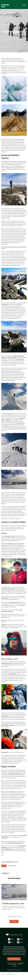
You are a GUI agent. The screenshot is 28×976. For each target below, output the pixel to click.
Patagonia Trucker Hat (13, 602)
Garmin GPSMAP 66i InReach (7, 725)
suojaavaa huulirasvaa (20, 422)
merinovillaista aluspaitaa (19, 356)
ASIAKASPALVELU (21, 963)
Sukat (2, 620)
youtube (11, 942)
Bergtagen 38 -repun (14, 773)
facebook (12, 939)
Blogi (4, 865)
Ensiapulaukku (4, 752)
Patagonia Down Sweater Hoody (8, 588)
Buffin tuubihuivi (4, 597)
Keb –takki (8, 536)
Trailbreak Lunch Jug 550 (6, 663)
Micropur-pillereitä (5, 716)
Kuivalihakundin (11, 674)
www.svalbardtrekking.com (7, 849)
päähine (2, 419)
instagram (21, 939)
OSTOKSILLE (9, 963)
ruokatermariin (4, 304)
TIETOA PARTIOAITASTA (12, 964)
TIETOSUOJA (20, 964)
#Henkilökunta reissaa (12, 865)
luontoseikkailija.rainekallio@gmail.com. (15, 843)
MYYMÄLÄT (14, 963)
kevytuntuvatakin (19, 359)
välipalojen (7, 426)
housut (13, 536)
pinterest (20, 942)
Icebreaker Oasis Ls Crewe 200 (14, 543)
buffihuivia (3, 357)
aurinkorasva (22, 418)
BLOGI (14, 28)
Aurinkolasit (3, 624)
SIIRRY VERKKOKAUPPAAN (14, 958)
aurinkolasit (8, 419)
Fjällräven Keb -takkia (11, 357)
